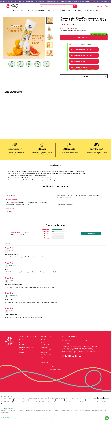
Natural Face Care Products (25, 398)
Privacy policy (44, 347)
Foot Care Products (77, 410)
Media (42, 342)
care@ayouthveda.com (67, 204)
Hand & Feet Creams (6, 401)
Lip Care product (70, 398)
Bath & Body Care (24, 344)
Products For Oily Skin (40, 419)
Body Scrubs (50, 401)
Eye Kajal (100, 398)
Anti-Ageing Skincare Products (9, 410)
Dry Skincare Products (52, 410)
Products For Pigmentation (38, 410)
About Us (43, 339)
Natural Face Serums (49, 400)
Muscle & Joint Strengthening (91, 410)
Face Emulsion (9, 400)
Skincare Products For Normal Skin (23, 419)
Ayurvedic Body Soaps (67, 401)
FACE (22, 10)
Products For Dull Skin (25, 410)
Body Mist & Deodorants (29, 401)
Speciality (57, 401)
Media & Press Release (47, 355)
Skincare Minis (88, 398)
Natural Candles (78, 401)
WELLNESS (78, 10)
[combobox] (58, 6)
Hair (20, 342)
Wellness (21, 352)
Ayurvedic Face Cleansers (36, 400)
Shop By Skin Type (7, 417)
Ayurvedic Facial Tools (92, 400)
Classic (21, 350)
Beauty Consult (66, 419)
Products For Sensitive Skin (53, 419)
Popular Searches (7, 396)
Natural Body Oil (103, 400)
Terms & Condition (46, 344)
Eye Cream (75, 400)
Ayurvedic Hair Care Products (57, 398)
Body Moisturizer (17, 401)
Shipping (70, 30)
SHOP (98, 10)
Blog (42, 357)
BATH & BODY (40, 10)
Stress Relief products (65, 410)
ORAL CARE (88, 10)
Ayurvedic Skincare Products (9, 398)
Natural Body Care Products (40, 398)
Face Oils (16, 400)
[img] (9, 248)
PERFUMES (52, 10)
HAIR (29, 10)
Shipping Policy (45, 362)
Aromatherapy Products (89, 401)
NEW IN (13, 10)
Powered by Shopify (55, 369)
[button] (64, 24)
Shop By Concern (7, 408)
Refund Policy (44, 352)
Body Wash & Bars (41, 401)
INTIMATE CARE (65, 10)
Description (84, 76)
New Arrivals (79, 398)
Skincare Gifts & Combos (103, 401)
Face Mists (68, 400)
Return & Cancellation (47, 350)
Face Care (22, 339)
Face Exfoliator (60, 400)
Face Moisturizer (23, 400)
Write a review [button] (91, 234)
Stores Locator (45, 360)
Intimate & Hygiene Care (26, 347)
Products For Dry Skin (7, 419)
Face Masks (82, 400)
